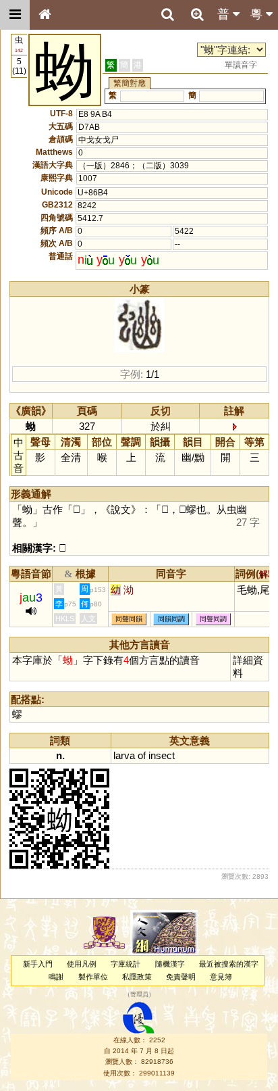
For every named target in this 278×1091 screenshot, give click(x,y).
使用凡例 (81, 964)
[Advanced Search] (197, 14)
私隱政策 (137, 977)
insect (161, 755)
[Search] (167, 15)
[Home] (44, 15)
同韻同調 (171, 619)
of (142, 755)
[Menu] (15, 15)
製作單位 (93, 977)
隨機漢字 (170, 964)
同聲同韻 (128, 619)
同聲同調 (213, 619)
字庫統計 (125, 964)
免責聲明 (181, 977)
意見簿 (221, 977)
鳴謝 (56, 977)
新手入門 (38, 964)
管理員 (139, 995)
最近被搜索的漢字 (228, 964)
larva (124, 755)
